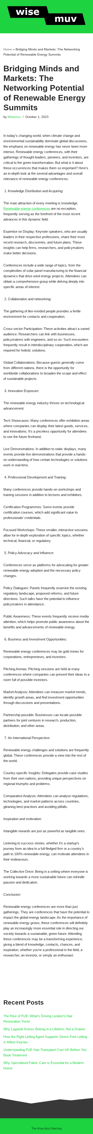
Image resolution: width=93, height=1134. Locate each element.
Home (7, 49)
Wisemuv (14, 117)
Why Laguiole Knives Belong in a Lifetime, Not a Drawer (44, 1029)
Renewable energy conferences (26, 208)
